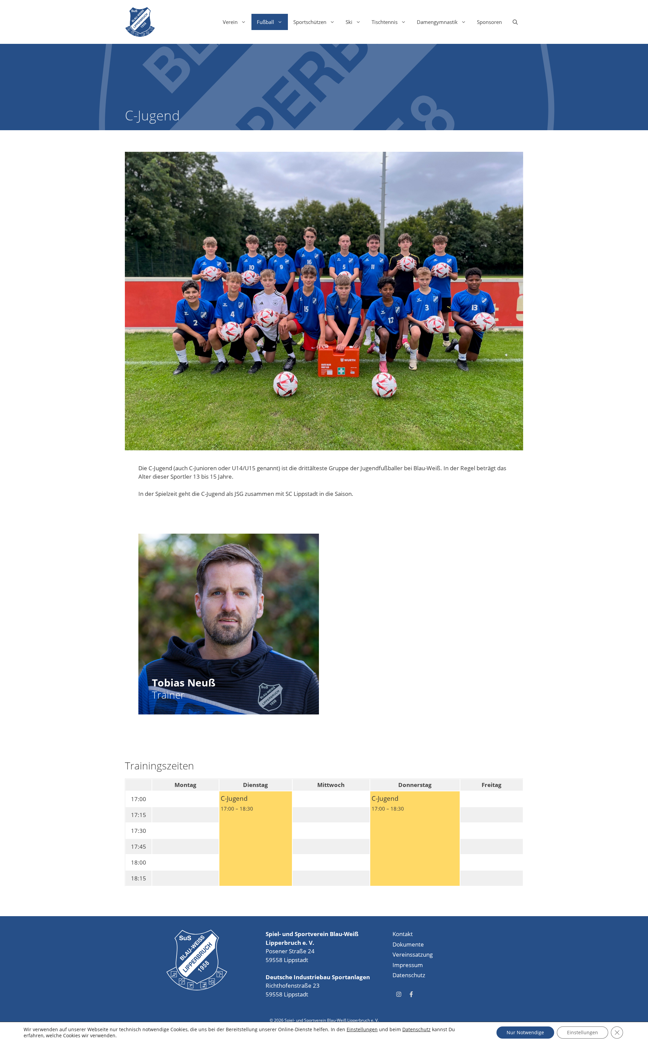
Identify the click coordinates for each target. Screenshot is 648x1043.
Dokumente (408, 944)
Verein (230, 22)
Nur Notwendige (525, 1032)
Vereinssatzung (413, 954)
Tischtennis (385, 22)
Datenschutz (409, 975)
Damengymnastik (437, 22)
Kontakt (403, 934)
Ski (349, 22)
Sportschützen (309, 22)
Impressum (408, 965)
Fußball (265, 22)
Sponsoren (489, 22)
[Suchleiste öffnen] (515, 22)
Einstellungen (362, 1029)
